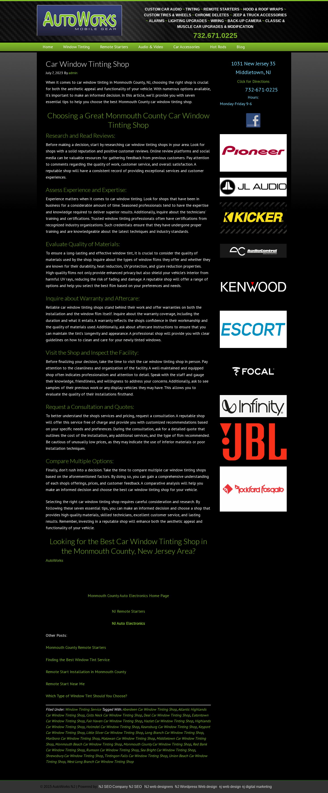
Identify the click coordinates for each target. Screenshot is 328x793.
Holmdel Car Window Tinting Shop (112, 726)
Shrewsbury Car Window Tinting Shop (74, 755)
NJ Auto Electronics (128, 623)
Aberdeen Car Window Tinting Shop (149, 709)
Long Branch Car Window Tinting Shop (174, 732)
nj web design (230, 787)
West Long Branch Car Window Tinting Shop (100, 761)
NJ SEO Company (113, 787)
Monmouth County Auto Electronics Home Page (128, 595)
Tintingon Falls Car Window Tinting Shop (135, 755)
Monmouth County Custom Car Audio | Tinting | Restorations (80, 20)
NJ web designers (159, 787)
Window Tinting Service (83, 709)
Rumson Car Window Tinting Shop (112, 750)
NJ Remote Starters (128, 611)
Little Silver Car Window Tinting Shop (114, 732)
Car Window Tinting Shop (87, 63)
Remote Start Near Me (65, 683)
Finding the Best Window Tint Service (78, 659)
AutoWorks (54, 560)
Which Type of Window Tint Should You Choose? (86, 695)
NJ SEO (136, 787)
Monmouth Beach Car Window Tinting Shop (88, 744)
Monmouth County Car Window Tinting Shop (157, 744)
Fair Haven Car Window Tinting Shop (114, 721)
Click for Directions (253, 81)
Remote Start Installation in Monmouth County (86, 671)
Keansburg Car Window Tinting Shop (169, 726)
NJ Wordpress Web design (196, 787)
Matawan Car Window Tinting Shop (128, 738)
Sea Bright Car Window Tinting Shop (167, 750)
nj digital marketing (257, 787)
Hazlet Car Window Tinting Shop (168, 721)
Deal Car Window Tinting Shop (166, 715)
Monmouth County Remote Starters (76, 647)
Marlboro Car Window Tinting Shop (73, 738)
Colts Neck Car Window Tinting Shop (114, 715)
